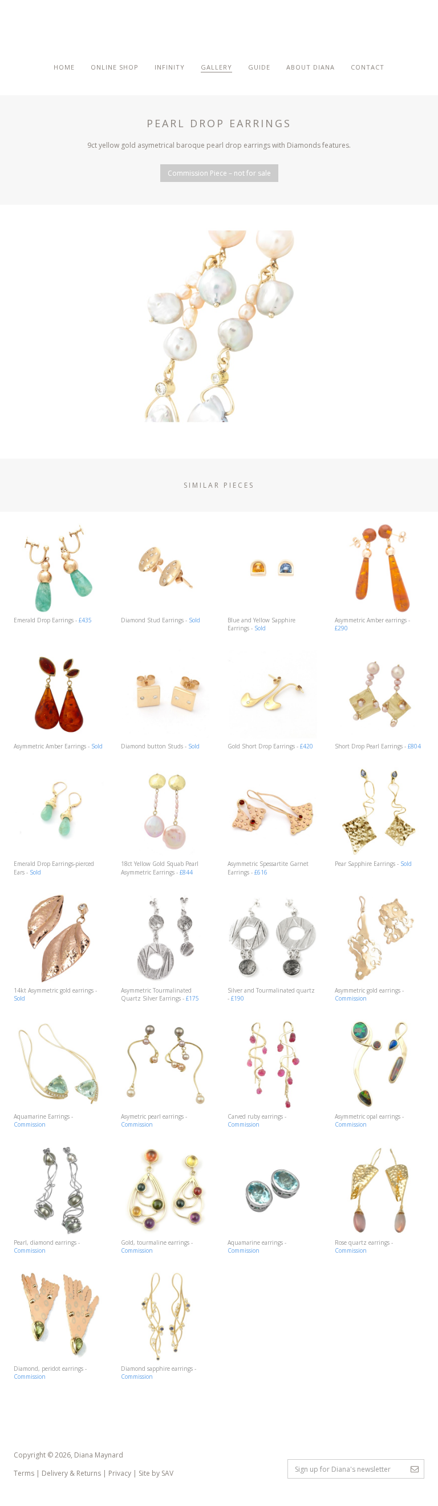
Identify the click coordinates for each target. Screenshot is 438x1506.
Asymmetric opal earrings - (369, 1120)
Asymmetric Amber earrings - (372, 624)
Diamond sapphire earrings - (158, 1372)
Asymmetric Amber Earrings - (58, 746)
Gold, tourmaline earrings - (157, 1246)
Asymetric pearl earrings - (154, 1120)
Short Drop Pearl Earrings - (378, 746)
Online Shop (115, 67)
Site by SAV (156, 1473)
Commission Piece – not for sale (219, 173)
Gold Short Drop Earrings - (270, 746)
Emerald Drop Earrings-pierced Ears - (54, 868)
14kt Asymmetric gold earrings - (55, 994)
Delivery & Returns (71, 1473)
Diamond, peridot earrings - (50, 1372)
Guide (259, 67)
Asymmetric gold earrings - (369, 994)
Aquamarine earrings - (257, 1246)
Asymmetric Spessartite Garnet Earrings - (268, 868)
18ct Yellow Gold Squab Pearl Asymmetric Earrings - (159, 868)
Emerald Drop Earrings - (53, 620)
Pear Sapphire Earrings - (373, 864)
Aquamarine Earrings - (43, 1120)
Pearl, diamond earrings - (47, 1246)
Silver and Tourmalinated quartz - (271, 994)
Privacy (119, 1473)
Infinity (170, 67)
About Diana (310, 67)
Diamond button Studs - (160, 746)
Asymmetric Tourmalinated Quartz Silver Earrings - (160, 994)
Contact (367, 67)
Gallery (216, 67)
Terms (24, 1473)
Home (64, 67)
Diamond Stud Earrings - (160, 620)
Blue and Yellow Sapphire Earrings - (261, 624)
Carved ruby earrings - (257, 1120)
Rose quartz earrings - (364, 1246)
